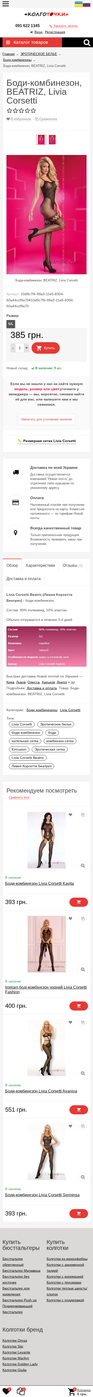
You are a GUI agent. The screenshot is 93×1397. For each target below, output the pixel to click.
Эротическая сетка (49, 749)
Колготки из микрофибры (67, 1259)
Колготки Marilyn (15, 1358)
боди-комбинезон (26, 733)
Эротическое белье (55, 724)
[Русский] (87, 7)
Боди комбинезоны (42, 710)
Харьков (48, 682)
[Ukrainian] (79, 7)
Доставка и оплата (42, 688)
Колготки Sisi (12, 1346)
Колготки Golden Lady (20, 1364)
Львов (21, 682)
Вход (38, 32)
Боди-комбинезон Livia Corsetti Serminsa (42, 1195)
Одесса (34, 682)
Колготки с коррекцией (65, 1276)
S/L (10, 324)
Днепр (62, 682)
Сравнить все (19, 797)
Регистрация (55, 32)
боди (52, 733)
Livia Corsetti (70, 710)
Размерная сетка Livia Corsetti (49, 441)
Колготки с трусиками (64, 1282)
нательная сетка (25, 741)
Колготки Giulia (14, 1370)
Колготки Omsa (14, 1340)
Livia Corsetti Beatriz (28, 758)
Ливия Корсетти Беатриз (31, 766)
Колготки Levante (16, 1352)
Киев (10, 682)
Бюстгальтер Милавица (21, 1271)
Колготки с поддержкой (65, 1300)
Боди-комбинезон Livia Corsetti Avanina (41, 1091)
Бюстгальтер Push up (19, 1300)
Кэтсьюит (19, 749)
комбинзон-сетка (60, 741)
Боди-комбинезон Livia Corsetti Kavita (39, 883)
